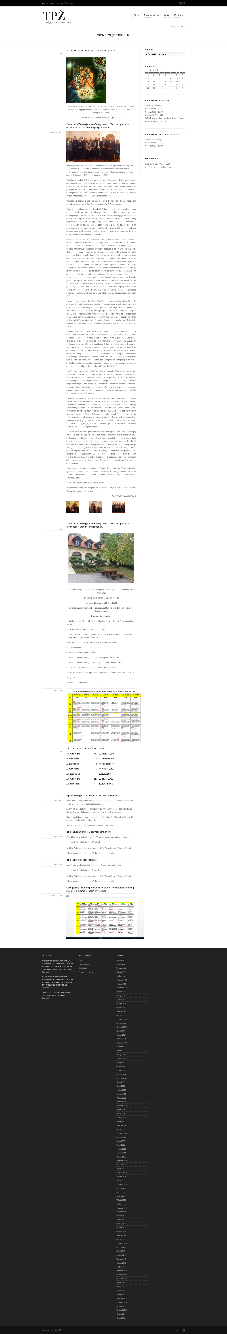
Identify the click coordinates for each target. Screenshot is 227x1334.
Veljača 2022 (121, 1098)
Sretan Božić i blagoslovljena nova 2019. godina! (90, 50)
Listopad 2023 (121, 1046)
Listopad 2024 (121, 1027)
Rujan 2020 (120, 1141)
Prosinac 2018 (121, 1184)
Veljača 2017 (121, 1235)
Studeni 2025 (121, 984)
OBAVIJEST (53, 132)
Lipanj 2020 (120, 1145)
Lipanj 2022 (120, 1086)
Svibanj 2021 (121, 1117)
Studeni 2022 (121, 1074)
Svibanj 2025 (121, 999)
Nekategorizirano (85, 964)
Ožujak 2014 (121, 1314)
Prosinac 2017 (121, 1208)
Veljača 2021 (121, 1125)
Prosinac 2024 (121, 1019)
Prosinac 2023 (121, 1042)
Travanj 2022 (121, 1094)
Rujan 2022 (120, 1082)
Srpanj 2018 (120, 1192)
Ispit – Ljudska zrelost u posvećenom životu (88, 831)
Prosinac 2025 (121, 979)
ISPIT (56, 690)
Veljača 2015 (121, 1298)
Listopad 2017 (121, 1211)
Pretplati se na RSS (180, 3)
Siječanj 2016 (121, 1266)
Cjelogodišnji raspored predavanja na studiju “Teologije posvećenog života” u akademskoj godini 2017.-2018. (100, 889)
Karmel (171, 26)
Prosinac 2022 (121, 1070)
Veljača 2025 (121, 1011)
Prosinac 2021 (121, 1101)
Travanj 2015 (121, 1294)
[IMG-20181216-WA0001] (118, 507)
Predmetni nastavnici (56, 3)
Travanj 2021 (121, 1121)
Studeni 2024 (121, 1023)
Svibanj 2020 (121, 1149)
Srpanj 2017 (120, 1219)
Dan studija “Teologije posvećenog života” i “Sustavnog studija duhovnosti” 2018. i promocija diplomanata (97, 126)
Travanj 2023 (121, 1062)
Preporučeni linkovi (86, 972)
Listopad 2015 (121, 1278)
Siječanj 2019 (121, 1180)
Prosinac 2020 (121, 1133)
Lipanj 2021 (120, 1113)
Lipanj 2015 (120, 1286)
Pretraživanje (183, 3)
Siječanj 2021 (121, 1129)
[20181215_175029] (72, 507)
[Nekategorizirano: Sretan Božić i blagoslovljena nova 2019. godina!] (52, 53)
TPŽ (177, 26)
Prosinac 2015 (121, 1270)
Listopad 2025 (121, 987)
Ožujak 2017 (121, 1231)
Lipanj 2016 (120, 1251)
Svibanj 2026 (121, 964)
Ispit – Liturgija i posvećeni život (82, 859)
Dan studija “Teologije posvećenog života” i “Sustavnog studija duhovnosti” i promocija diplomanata (97, 525)
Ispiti (80, 960)
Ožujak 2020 (121, 1156)
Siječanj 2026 (121, 976)
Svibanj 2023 (121, 1058)
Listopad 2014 (121, 1310)
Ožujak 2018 (121, 1196)
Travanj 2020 (121, 1152)
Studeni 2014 (121, 1306)
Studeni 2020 (121, 1137)
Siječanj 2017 (121, 1239)
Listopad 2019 (121, 1164)
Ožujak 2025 (121, 1007)
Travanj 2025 (121, 1003)
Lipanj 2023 (120, 1054)
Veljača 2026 (121, 972)
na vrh (179, 1330)
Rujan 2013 (120, 1318)
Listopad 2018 (121, 1188)
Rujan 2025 (120, 991)
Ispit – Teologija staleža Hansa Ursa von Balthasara (92, 795)
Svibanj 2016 (121, 1255)
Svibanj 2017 (121, 1223)
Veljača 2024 (121, 1038)
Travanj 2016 (121, 1259)
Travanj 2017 (121, 1227)
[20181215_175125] (95, 507)
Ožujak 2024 (121, 1035)
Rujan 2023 (120, 1050)
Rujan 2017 (120, 1215)
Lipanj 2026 (120, 960)
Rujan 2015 (120, 1282)
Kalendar (69, 3)
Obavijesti (82, 968)
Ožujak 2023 (121, 1066)
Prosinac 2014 (121, 1302)
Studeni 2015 (121, 1274)
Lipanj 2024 (120, 1031)
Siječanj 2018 (121, 1204)
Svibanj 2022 (121, 1090)
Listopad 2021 (121, 1105)
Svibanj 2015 (121, 1290)
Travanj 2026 (121, 968)
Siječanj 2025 (121, 1015)
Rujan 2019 (120, 1168)
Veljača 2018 (121, 1200)
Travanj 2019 (121, 1176)
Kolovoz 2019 (121, 1172)
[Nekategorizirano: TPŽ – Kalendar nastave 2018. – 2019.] (52, 751)
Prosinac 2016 (121, 1243)
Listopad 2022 (121, 1078)
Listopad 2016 (121, 1247)
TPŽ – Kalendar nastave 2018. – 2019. (85, 748)
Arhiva (44, 3)
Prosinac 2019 (121, 1160)
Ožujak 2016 (121, 1263)
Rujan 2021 (120, 1109)
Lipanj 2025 (120, 995)
